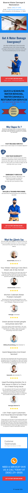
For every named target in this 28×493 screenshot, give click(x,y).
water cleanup (9, 489)
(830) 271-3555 (16, 8)
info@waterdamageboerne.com (16, 9)
